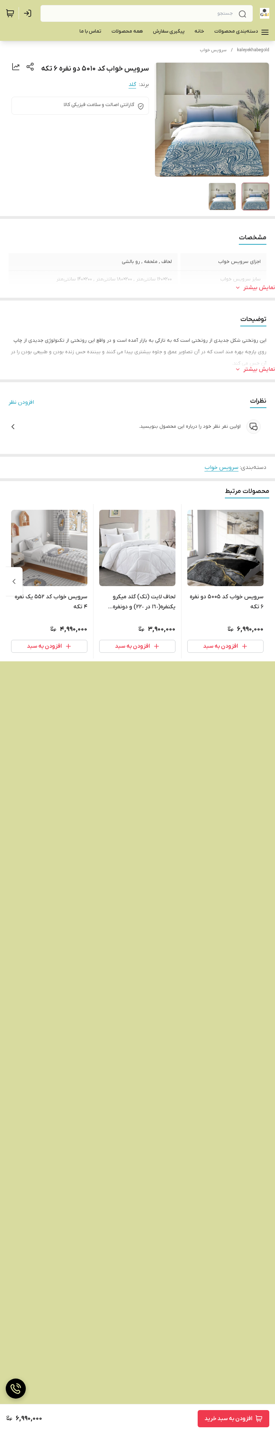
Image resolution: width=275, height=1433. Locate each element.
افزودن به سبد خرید (228, 1418)
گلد (132, 84)
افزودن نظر (21, 402)
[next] (14, 581)
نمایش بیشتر (259, 287)
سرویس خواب (213, 50)
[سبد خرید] (10, 13)
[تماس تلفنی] (16, 1389)
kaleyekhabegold (253, 50)
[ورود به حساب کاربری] (29, 13)
